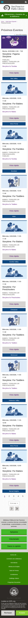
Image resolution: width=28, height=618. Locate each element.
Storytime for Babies (9, 111)
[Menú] (2, 2)
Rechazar (8, 613)
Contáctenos (14, 574)
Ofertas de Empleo (14, 566)
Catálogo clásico (14, 578)
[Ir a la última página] (17, 509)
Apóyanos (14, 532)
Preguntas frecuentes (14, 582)
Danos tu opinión (14, 546)
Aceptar (22, 613)
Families (5, 60)
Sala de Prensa (14, 570)
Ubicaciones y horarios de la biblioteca (14, 15)
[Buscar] (26, 2)
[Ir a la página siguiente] (12, 509)
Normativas (14, 562)
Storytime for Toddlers (9, 204)
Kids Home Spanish (11, 21)
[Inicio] (14, 7)
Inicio (2, 21)
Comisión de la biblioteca (14, 559)
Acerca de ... (14, 555)
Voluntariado (14, 539)
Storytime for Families (9, 66)
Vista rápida (14, 73)
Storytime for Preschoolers (11, 297)
